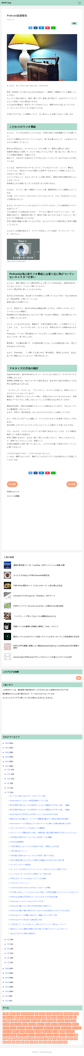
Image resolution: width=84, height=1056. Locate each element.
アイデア (6, 1024)
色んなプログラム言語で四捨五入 (23, 933)
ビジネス (13, 1035)
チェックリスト (66, 1028)
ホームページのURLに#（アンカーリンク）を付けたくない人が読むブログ (38, 869)
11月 (9, 774)
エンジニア (32, 1024)
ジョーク (13, 1028)
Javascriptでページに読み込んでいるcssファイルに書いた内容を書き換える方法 (40, 823)
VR (12, 1021)
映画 (63, 1038)
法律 (75, 1038)
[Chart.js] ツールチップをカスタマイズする (27, 901)
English (48, 1014)
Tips (66, 1017)
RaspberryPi (29, 1017)
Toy (75, 1017)
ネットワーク (70, 1031)
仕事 (75, 1035)
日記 (74, 23)
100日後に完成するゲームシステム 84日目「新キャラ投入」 (33, 855)
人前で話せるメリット (18, 851)
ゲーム (48, 1024)
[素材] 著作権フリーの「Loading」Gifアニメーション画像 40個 (39, 565)
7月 (8, 792)
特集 (9, 1042)
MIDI (17, 1017)
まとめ (73, 1021)
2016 (7, 987)
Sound (54, 1017)
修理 (4, 1038)
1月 (8, 962)
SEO (43, 1017)
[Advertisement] (42, 716)
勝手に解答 (30, 1038)
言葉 (36, 1042)
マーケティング (40, 1035)
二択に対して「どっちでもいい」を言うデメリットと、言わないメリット (38, 924)
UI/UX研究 (6, 1021)
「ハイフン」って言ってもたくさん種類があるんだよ (34, 616)
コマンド (54, 1024)
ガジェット (40, 1024)
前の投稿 (71, 484)
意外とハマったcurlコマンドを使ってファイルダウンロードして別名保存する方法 (46, 637)
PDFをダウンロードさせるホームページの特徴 (28, 878)
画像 (13, 1042)
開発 (49, 1042)
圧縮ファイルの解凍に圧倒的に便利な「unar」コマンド (35, 626)
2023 (7, 757)
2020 (7, 968)
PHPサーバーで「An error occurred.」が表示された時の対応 (38, 606)
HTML (76, 1014)
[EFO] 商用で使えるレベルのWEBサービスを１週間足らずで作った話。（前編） (40, 810)
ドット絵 (55, 1031)
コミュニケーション (65, 1024)
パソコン (6, 1035)
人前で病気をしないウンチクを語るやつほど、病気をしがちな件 (34, 846)
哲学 (36, 1038)
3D (4, 1014)
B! (41, 28)
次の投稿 (12, 484)
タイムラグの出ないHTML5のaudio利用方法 (31, 575)
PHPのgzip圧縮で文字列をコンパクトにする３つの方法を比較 (34, 897)
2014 (7, 996)
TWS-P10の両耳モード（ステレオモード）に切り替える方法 (37, 586)
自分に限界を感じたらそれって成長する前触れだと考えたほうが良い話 (37, 860)
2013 (7, 1001)
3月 (8, 953)
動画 (23, 1038)
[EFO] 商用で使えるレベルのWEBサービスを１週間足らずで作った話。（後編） (40, 805)
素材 (18, 1042)
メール (56, 1035)
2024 (7, 752)
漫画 (4, 1042)
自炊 (31, 1042)
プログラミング (22, 1035)
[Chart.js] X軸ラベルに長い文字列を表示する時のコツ (30, 906)
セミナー (57, 1028)
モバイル (63, 1035)
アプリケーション (15, 1024)
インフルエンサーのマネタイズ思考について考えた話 (30, 874)
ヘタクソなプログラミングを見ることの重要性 (27, 828)
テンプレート (7, 1031)
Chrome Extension (28, 1014)
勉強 (19, 1038)
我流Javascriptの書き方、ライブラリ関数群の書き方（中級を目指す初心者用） (40, 819)
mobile (50, 1021)
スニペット (21, 1028)
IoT (4, 1017)
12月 (9, 769)
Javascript (10, 1017)
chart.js (33, 1021)
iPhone (44, 1021)
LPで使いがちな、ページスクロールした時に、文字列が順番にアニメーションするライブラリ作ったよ (45, 892)
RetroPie (38, 1017)
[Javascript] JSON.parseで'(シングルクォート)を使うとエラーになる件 (42, 657)
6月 (8, 939)
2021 (7, 766)
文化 (54, 1038)
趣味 (45, 1042)
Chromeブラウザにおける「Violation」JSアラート (34, 596)
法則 (71, 1038)
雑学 (53, 1042)
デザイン (15, 1031)
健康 (9, 1038)
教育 (50, 1038)
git (39, 1021)
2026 (7, 743)
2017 (7, 982)
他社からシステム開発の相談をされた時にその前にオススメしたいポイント (38, 929)
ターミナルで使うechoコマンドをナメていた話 (27, 796)
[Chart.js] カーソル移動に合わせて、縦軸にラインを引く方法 (33, 915)
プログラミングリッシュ (19, 883)
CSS (18, 1014)
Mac (21, 1017)
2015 (7, 991)
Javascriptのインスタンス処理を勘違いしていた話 (29, 800)
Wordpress (26, 1021)
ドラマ (62, 1031)
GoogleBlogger (57, 1014)
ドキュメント (47, 1031)
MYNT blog (6, 3)
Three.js (60, 1017)
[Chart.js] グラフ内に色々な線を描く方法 (26, 920)
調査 (40, 1042)
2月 (8, 958)
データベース (30, 1031)
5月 (8, 944)
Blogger (49, 1052)
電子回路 (59, 1042)
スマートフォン (38, 1028)
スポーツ (28, 1028)
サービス (6, 1028)
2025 (7, 748)
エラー (25, 1024)
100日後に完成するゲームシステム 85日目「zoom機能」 (31, 837)
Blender (12, 1014)
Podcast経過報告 (17, 842)
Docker (41, 1014)
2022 (7, 761)
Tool (70, 1017)
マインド (31, 1035)
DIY (36, 1014)
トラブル (38, 1031)
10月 (9, 779)
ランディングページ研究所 (20, 865)
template (61, 1021)
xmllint (67, 1021)
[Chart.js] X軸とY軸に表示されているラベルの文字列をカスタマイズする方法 (39, 910)
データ (22, 1031)
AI (7, 1014)
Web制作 (18, 1021)
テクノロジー (77, 1028)
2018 (7, 978)
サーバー (75, 1024)
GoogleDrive (68, 1014)
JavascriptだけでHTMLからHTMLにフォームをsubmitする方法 (34, 814)
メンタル (49, 1035)
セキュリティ (48, 1028)
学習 (41, 1038)
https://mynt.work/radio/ (16, 261)
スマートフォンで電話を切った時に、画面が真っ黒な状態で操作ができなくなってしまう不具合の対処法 (45, 832)
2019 (7, 973)
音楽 (65, 1042)
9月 (8, 783)
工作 (45, 1038)
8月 (8, 788)
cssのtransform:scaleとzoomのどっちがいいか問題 (30, 887)
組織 (22, 1042)
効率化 (14, 1038)
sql (55, 1021)
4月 (8, 949)
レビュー (70, 1035)
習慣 (27, 1042)
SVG (48, 1017)
